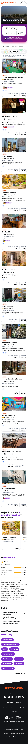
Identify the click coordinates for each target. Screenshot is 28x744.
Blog (4, 707)
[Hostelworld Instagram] (12, 697)
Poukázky (6, 733)
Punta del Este (7, 639)
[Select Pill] (21, 2)
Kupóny (22, 729)
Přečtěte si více (11, 56)
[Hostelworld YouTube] (16, 697)
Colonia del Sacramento (10, 644)
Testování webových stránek (17, 733)
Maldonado (19, 663)
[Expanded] (3, 47)
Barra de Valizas (8, 668)
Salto (4, 649)
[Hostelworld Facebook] (5, 697)
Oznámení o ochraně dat (14, 726)
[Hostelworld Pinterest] (19, 697)
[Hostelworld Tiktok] (23, 697)
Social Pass (14, 711)
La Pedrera (14, 649)
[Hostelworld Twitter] (8, 697)
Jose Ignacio (7, 663)
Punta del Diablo (8, 654)
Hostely (8, 707)
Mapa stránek (9, 736)
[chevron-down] (17, 563)
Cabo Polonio (7, 659)
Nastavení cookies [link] (18, 736)
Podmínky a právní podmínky (11, 729)
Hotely (13, 707)
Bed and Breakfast (20, 707)
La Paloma (19, 659)
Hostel (4, 75)
